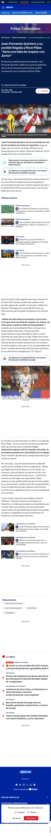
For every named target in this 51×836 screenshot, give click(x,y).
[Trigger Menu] (3, 7)
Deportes (21, 812)
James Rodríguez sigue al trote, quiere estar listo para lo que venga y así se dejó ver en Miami (32, 528)
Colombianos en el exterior (25, 524)
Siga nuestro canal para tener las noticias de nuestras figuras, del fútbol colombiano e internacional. (27, 162)
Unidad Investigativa (38, 2)
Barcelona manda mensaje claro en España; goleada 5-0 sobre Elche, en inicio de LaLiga (27, 705)
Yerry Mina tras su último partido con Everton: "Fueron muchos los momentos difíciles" (32, 556)
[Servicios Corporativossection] (47, 803)
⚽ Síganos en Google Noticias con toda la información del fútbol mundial (27, 358)
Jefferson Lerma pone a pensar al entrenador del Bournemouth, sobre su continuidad (31, 542)
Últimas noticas (13, 2)
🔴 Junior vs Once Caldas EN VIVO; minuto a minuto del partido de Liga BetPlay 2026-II (27, 667)
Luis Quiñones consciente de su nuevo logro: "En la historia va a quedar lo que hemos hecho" (33, 255)
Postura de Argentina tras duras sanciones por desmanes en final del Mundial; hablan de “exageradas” (27, 679)
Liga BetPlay (9, 613)
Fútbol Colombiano (19, 37)
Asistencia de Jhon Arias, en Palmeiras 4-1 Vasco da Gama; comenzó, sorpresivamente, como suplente (27, 692)
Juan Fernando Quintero (14, 603)
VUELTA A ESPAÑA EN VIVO (22, 13)
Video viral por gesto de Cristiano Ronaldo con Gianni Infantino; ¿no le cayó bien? (27, 717)
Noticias (34, 812)
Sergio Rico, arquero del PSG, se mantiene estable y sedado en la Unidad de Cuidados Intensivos (32, 241)
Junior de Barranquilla (13, 608)
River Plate (32, 608)
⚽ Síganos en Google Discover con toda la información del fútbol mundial (27, 171)
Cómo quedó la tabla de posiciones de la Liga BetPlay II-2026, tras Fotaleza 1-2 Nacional (32, 224)
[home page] (2, 2)
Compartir (44, 91)
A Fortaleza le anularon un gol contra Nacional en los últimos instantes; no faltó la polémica (33, 210)
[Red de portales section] (47, 797)
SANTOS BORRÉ (41, 13)
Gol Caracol (24, 2)
